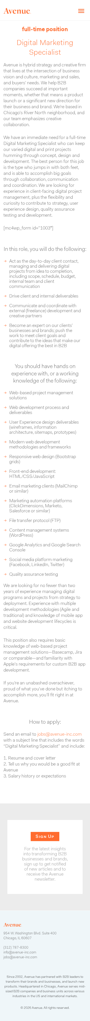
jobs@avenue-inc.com (59, 734)
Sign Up (45, 837)
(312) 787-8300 (15, 948)
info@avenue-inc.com (19, 952)
